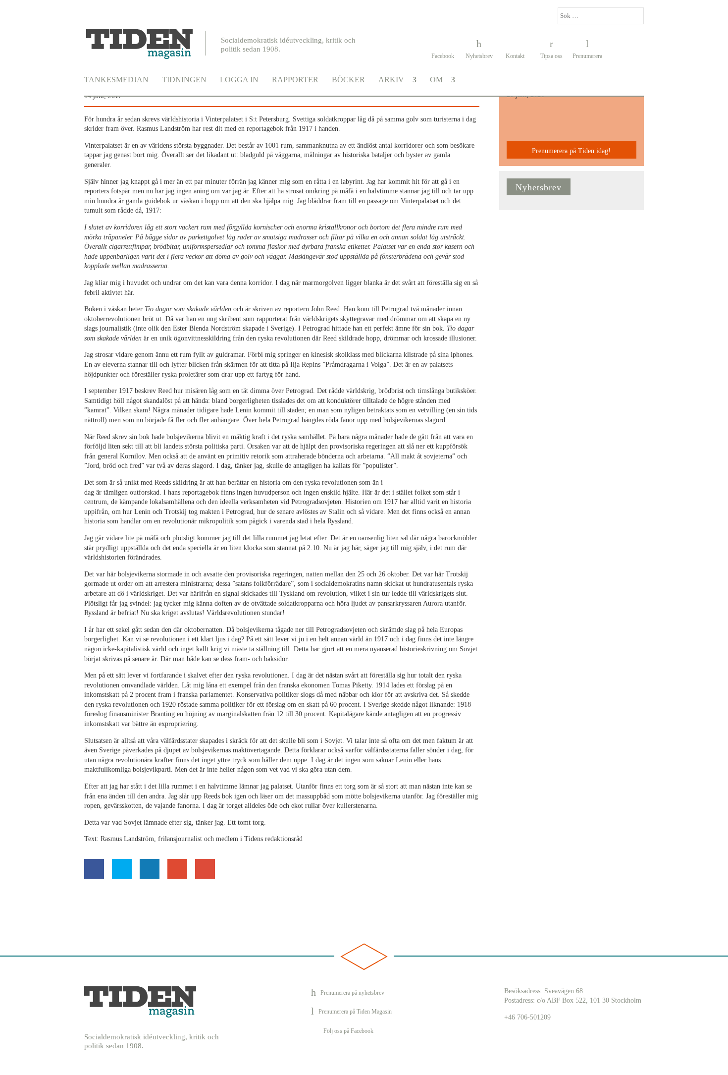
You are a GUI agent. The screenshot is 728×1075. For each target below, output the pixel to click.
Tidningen (184, 79)
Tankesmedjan (116, 79)
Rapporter (295, 79)
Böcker (348, 79)
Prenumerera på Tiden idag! (571, 151)
